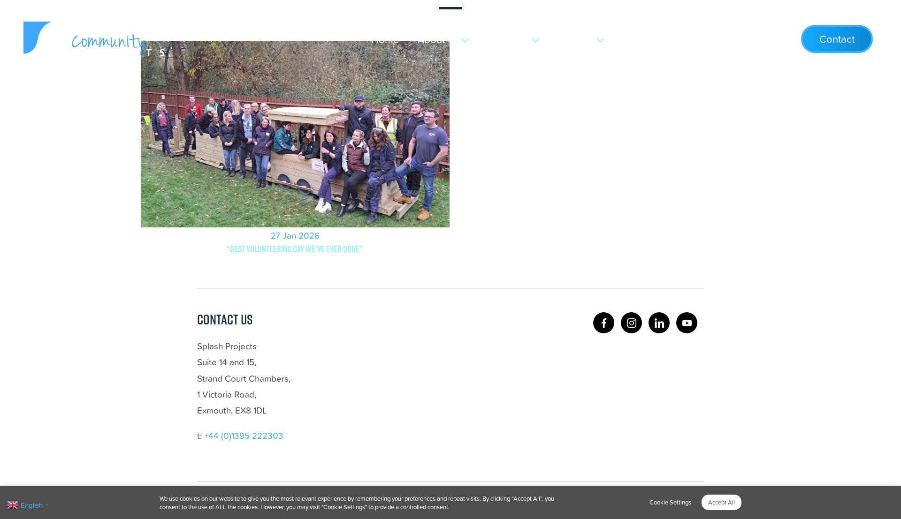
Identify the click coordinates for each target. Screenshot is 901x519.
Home (385, 39)
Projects (510, 39)
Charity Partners (663, 39)
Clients (578, 39)
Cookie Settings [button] (670, 502)
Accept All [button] (721, 502)
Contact (837, 38)
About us (438, 39)
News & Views (750, 39)
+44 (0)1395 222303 (243, 435)
